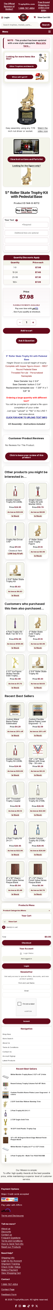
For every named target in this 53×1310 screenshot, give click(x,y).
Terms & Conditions (10, 1047)
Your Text (9, 220)
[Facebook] (16, 1306)
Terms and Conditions (12, 1241)
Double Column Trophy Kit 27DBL (37, 800)
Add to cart (26, 330)
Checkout (26, 943)
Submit (26, 1021)
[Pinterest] (33, 1306)
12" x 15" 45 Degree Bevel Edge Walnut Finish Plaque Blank (29, 1138)
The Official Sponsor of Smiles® (9, 6)
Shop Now (7, 1034)
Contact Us (7, 1052)
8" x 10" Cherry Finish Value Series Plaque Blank (15, 880)
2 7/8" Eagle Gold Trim (20, 1120)
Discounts (6, 1231)
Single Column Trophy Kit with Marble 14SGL (36, 502)
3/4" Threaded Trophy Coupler (13, 800)
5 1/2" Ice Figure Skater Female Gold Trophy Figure (13, 674)
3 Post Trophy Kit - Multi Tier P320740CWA (28, 1156)
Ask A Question (26, 341)
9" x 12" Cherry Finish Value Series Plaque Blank (37, 880)
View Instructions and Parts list (26, 159)
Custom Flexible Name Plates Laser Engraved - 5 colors (30, 1093)
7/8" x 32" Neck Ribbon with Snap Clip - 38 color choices (37, 761)
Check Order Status (11, 1267)
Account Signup (9, 1056)
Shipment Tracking (10, 1264)
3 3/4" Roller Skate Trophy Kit (15, 580)
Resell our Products (11, 1247)
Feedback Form (8, 1294)
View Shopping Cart (11, 1273)
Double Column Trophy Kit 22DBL (14, 501)
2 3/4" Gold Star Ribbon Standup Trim (26, 1101)
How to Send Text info (12, 1244)
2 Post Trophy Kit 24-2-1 (20, 1111)
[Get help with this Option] (16, 220)
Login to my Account (11, 1261)
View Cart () (44, 17)
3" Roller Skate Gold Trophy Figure (36, 542)
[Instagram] (20, 1306)
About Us (6, 1043)
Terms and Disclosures (12, 1215)
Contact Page (7, 1289)
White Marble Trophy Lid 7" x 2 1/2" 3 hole (27, 1147)
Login (26, 966)
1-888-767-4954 (26, 8)
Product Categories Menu (14, 910)
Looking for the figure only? (26, 165)
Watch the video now (43, 129)
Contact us (6, 1234)
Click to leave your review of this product (26, 456)
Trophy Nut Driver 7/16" (14, 541)
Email (26, 991)
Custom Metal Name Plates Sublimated (12, 721)
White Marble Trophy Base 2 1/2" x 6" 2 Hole (28, 1074)
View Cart (12, 922)
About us (5, 1228)
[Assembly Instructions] (26, 146)
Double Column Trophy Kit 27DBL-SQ (37, 840)
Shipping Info (7, 1257)
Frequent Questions (10, 1238)
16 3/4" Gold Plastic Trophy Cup (23, 1129)
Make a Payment (9, 1270)
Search (46, 25)
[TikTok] (29, 1306)
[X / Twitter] (36, 1306)
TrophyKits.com (26, 4)
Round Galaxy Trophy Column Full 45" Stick (28, 1083)
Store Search (8, 1038)
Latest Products (9, 1060)
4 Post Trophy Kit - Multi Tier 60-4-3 (14, 633)
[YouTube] (24, 1306)
